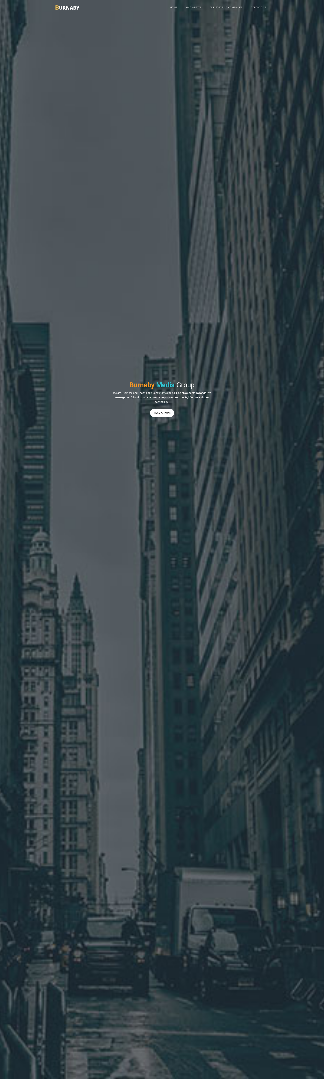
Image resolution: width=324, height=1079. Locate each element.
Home (173, 7)
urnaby (67, 6)
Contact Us (258, 7)
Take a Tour (162, 412)
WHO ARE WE (193, 7)
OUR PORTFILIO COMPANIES (226, 7)
